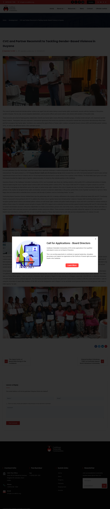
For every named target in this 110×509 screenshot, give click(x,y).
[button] (95, 239)
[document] (55, 254)
